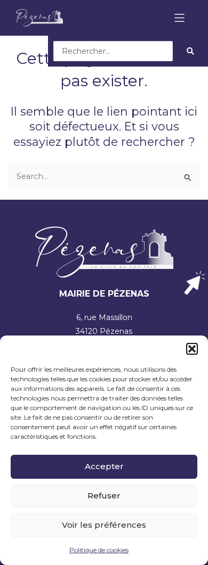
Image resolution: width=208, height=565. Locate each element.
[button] (192, 348)
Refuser (104, 495)
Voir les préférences (104, 525)
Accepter (104, 466)
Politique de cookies (99, 550)
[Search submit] (190, 51)
